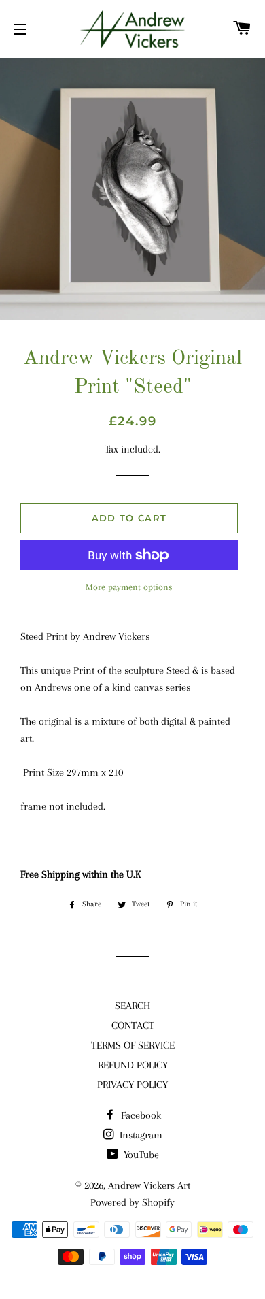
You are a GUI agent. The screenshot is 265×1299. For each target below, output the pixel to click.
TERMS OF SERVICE (133, 1045)
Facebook (139, 1115)
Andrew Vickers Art (149, 1185)
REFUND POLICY (133, 1065)
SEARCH (132, 1006)
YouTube (140, 1155)
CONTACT (132, 1025)
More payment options (129, 587)
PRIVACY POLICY (132, 1085)
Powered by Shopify (132, 1202)
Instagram (139, 1135)
